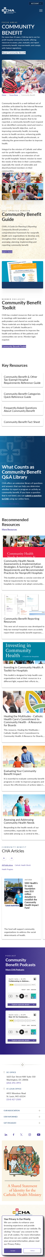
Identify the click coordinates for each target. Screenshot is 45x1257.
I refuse (32, 1251)
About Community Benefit (14, 52)
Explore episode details (20, 1004)
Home (4, 95)
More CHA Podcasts (15, 969)
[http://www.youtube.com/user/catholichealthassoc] (38, 1135)
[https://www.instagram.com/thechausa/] (29, 1135)
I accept (12, 1251)
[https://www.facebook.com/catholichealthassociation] (13, 1135)
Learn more (7, 251)
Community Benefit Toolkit (14, 346)
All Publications (7, 865)
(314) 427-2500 (13, 1099)
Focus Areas (13, 95)
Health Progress (7, 869)
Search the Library (10, 503)
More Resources (9, 529)
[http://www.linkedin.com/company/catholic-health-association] (6, 1135)
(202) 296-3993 (13, 1082)
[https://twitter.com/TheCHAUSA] (21, 1135)
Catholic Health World (23, 865)
